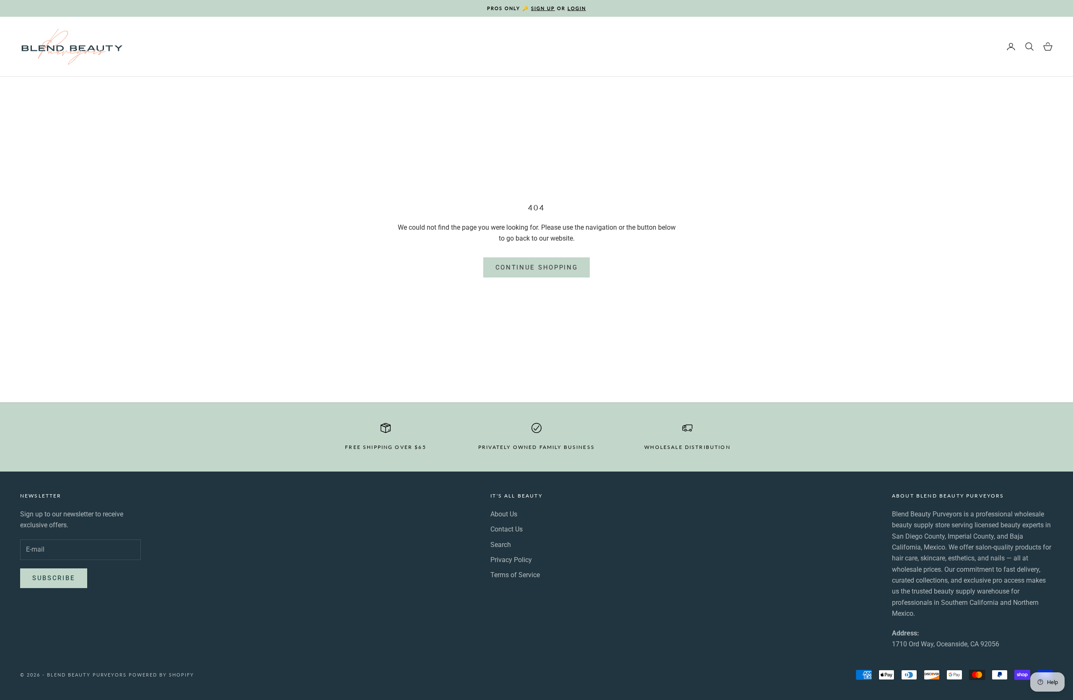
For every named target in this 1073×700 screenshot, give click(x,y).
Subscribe (53, 578)
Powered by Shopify (161, 674)
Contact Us (506, 529)
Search (500, 545)
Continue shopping (536, 267)
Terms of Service (515, 575)
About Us (503, 514)
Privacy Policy (511, 560)
